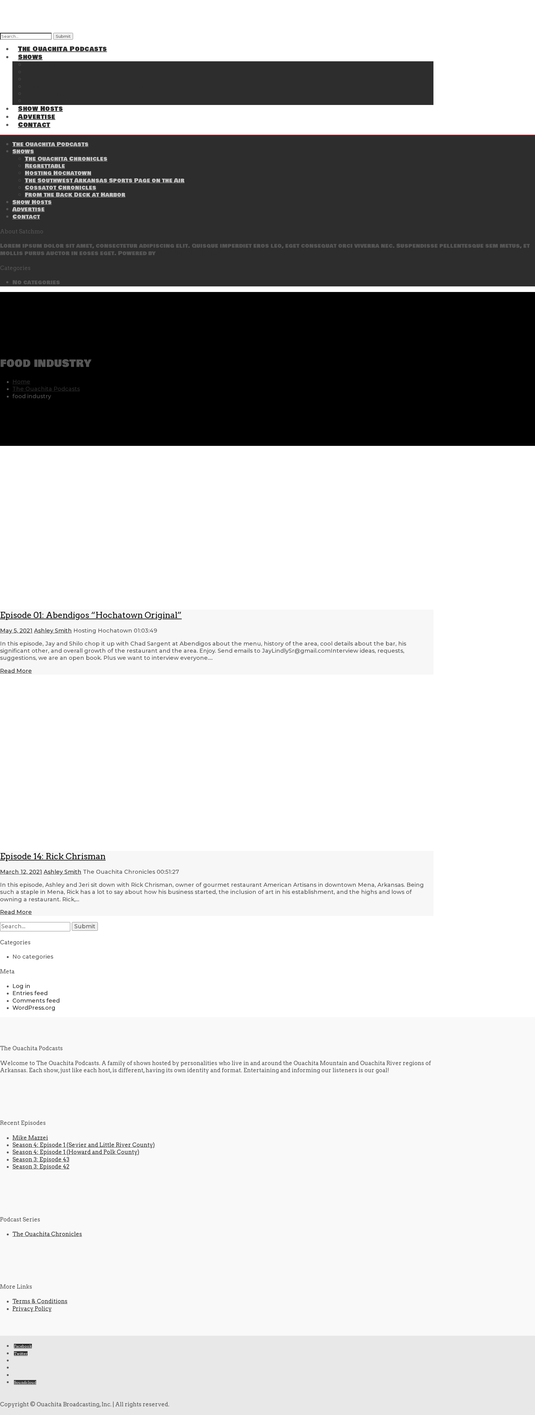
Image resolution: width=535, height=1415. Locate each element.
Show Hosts (32, 202)
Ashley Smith (53, 630)
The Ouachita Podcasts (62, 49)
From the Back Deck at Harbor (68, 101)
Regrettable (45, 166)
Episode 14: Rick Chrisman (53, 856)
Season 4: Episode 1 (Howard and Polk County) (75, 1152)
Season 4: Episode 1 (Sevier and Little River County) (83, 1145)
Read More (16, 671)
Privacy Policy (32, 1308)
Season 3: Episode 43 (40, 1159)
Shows (23, 151)
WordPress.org (33, 1007)
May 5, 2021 (16, 630)
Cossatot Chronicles (60, 187)
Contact (34, 125)
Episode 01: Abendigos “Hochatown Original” (91, 615)
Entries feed (30, 993)
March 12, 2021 (21, 872)
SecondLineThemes (188, 253)
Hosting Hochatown (58, 173)
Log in (21, 986)
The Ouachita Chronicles (66, 159)
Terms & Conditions (39, 1301)
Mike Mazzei (30, 1137)
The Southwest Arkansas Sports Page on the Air (91, 87)
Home (21, 381)
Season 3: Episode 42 (40, 1166)
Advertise (28, 209)
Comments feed (36, 1000)
